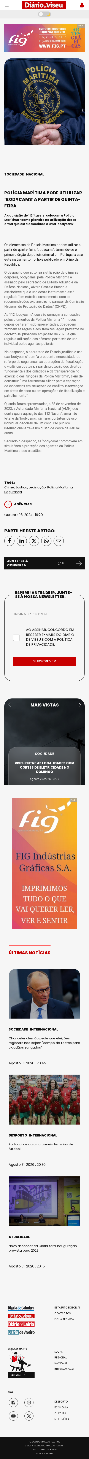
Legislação (37, 487)
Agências (23, 504)
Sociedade (14, 174)
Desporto (18, 1135)
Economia (61, 1407)
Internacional (44, 1029)
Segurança (13, 492)
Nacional (35, 174)
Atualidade (19, 1237)
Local (58, 1351)
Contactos (62, 1313)
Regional (60, 1357)
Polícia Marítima (60, 487)
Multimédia (61, 1419)
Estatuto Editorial (67, 1307)
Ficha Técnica (64, 1319)
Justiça (21, 487)
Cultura (60, 1413)
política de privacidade (49, 642)
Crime (9, 487)
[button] (9, 705)
